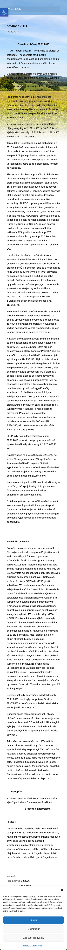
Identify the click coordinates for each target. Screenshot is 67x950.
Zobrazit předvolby (33, 937)
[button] (62, 890)
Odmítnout (34, 928)
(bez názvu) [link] (13, 880)
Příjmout (33, 920)
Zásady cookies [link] (30, 945)
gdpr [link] (40, 945)
